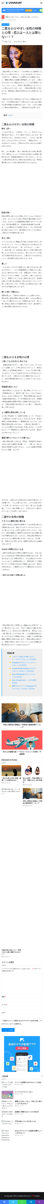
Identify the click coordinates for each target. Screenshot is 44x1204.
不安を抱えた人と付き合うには (25, 1121)
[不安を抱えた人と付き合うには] (7, 1124)
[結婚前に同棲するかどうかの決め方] (7, 1115)
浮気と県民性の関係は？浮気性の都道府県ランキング (32, 802)
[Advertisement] (22, 188)
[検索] (41, 3)
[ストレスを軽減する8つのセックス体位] (7, 1085)
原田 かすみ (7, 41)
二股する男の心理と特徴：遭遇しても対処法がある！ (11, 779)
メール (4, 1004)
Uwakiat (37, 1196)
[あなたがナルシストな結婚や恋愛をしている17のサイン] (7, 1135)
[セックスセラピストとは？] (7, 1095)
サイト (4, 1012)
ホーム (5, 20)
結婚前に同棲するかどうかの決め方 (27, 1112)
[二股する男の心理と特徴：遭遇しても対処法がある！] (11, 770)
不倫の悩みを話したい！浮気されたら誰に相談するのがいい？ (11, 952)
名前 (4, 996)
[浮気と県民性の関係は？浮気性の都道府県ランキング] (32, 793)
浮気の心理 (12, 20)
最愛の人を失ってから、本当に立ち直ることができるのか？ (24, 17)
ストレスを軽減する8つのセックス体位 (28, 1082)
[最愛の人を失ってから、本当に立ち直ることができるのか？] (7, 1104)
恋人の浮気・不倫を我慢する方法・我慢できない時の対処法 (32, 780)
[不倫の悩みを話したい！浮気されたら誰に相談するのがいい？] (11, 868)
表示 (10, 115)
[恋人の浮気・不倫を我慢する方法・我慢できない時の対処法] (32, 770)
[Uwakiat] (13, 2)
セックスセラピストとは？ (24, 1092)
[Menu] (3, 3)
